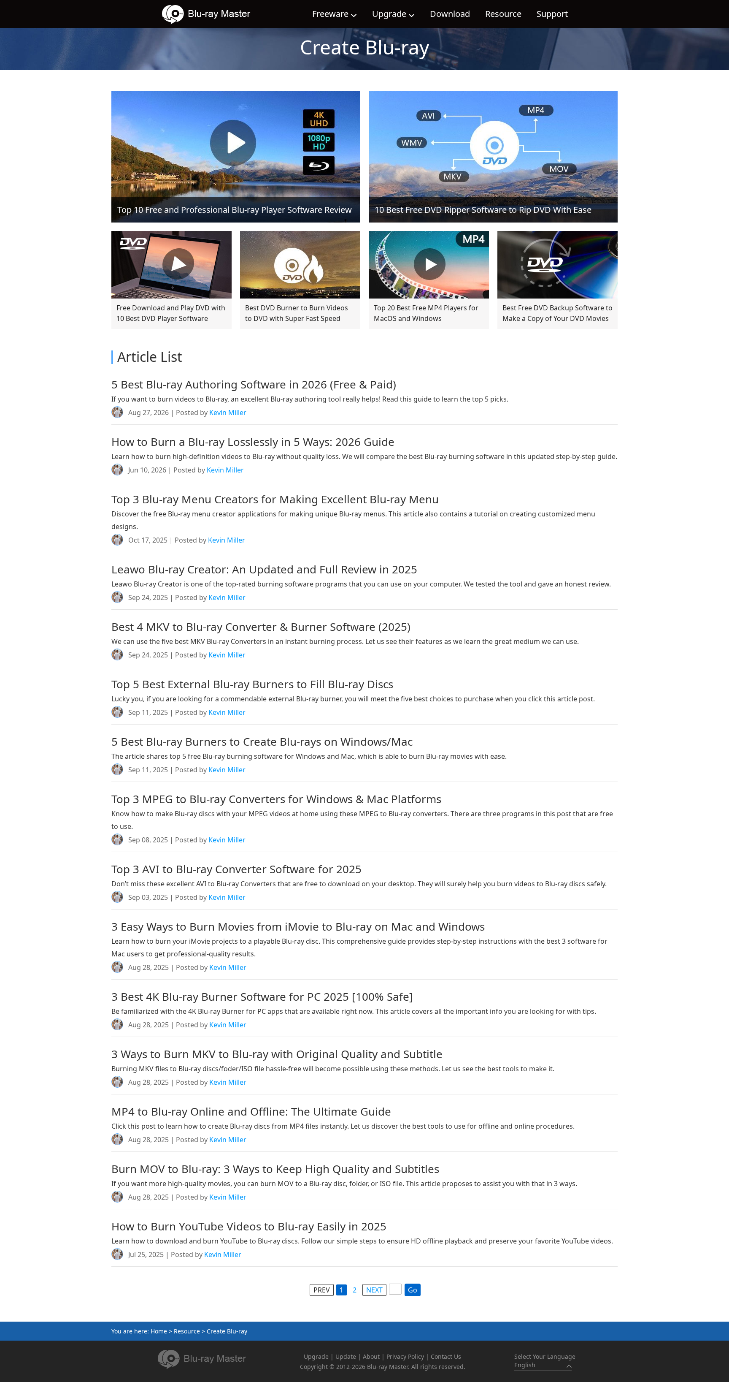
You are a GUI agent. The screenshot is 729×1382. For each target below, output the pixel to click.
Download (450, 13)
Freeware (330, 13)
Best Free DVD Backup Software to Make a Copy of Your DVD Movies (557, 313)
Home (159, 1331)
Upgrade (389, 13)
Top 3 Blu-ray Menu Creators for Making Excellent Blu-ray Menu (275, 499)
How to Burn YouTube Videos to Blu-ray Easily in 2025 (248, 1226)
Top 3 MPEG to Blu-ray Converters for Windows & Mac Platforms (276, 798)
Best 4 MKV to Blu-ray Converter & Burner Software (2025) (260, 626)
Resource (503, 13)
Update (345, 1356)
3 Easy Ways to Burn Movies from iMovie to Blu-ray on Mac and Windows (298, 926)
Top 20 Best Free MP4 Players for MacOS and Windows (426, 313)
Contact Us (446, 1356)
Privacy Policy (405, 1356)
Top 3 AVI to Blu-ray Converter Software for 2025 (236, 869)
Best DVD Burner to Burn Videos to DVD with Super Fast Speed (296, 313)
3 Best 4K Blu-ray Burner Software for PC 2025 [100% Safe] (262, 996)
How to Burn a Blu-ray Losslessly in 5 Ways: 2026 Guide (252, 441)
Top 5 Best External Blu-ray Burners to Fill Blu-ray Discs (252, 684)
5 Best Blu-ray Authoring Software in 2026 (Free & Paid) (253, 384)
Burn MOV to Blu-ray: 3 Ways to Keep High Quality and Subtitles (275, 1168)
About (371, 1356)
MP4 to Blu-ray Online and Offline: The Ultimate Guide (251, 1111)
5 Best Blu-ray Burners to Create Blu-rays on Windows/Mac (262, 741)
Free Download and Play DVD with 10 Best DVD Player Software (170, 313)
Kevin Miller (227, 412)
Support (552, 13)
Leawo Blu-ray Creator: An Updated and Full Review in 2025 (264, 569)
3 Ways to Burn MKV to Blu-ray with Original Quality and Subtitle (277, 1054)
